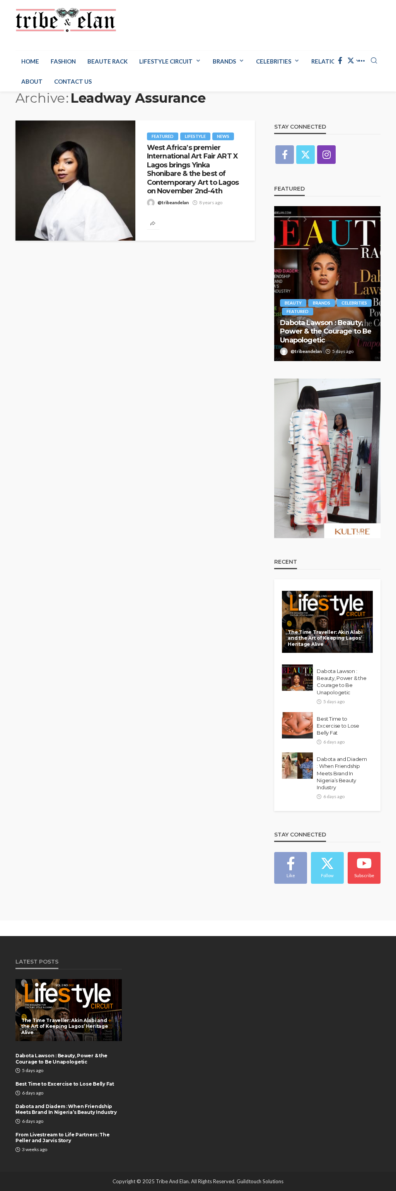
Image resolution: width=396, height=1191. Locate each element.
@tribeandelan (173, 202)
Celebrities (273, 61)
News (223, 136)
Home (30, 61)
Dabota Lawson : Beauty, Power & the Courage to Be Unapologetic (325, 331)
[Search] (374, 61)
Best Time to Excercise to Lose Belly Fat (338, 726)
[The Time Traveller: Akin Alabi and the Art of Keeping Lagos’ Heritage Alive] (327, 622)
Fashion (63, 61)
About (32, 81)
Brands (224, 61)
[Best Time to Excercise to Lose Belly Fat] (297, 725)
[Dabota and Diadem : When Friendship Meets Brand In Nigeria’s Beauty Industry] (297, 765)
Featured (163, 136)
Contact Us (73, 81)
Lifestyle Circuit (166, 61)
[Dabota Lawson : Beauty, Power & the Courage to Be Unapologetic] (327, 283)
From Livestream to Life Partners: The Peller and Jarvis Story (62, 1137)
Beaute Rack (107, 61)
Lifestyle (195, 136)
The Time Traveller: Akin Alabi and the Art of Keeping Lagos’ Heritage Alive (325, 638)
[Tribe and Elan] (65, 20)
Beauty (293, 302)
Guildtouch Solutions (260, 1181)
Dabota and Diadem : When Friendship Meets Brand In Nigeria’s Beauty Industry (342, 773)
